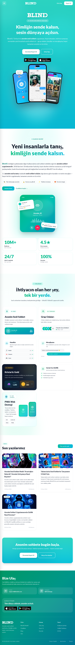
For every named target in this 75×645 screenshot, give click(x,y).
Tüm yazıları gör (65, 446)
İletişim (71, 641)
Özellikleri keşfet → (22, 188)
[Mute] (32, 228)
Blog (22, 631)
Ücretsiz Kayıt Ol (31, 52)
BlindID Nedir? (25, 625)
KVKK (59, 631)
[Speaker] (43, 228)
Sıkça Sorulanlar (46, 555)
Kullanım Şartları (61, 625)
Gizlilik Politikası (61, 628)
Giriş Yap (59, 3)
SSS (22, 634)
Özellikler (23, 628)
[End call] (37, 227)
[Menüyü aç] (4, 3)
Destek (41, 631)
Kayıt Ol (68, 3)
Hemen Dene (8, 188)
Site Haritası (63, 641)
